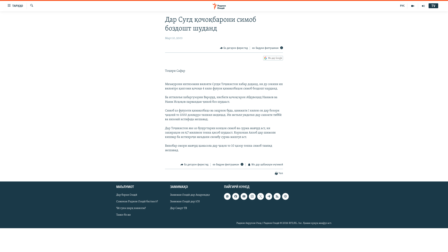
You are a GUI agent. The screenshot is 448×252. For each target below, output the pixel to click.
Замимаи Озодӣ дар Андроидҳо (190, 195)
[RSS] (277, 196)
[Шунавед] (423, 6)
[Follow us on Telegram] (268, 196)
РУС (402, 6)
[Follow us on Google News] (227, 196)
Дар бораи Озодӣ (126, 195)
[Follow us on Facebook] (235, 196)
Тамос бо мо (123, 215)
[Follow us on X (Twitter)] (260, 196)
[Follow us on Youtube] (244, 196)
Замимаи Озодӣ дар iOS (185, 201)
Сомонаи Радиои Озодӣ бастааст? (137, 201)
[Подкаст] (285, 196)
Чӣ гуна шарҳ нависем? (131, 208)
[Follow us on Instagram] (252, 196)
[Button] (234, 48)
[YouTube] (412, 6)
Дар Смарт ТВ (178, 208)
